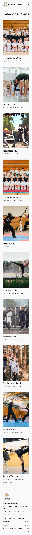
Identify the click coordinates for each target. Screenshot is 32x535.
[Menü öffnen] (28, 4)
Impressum (6, 525)
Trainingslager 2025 (12, 197)
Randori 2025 (9, 244)
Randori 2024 (9, 430)
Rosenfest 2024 (10, 337)
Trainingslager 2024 (12, 383)
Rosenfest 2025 (10, 151)
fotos (21, 61)
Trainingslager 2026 (12, 58)
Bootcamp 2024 (10, 290)
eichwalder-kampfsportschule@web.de (13, 518)
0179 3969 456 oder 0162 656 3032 (16, 515)
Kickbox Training (10, 476)
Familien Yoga (9, 104)
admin (17, 61)
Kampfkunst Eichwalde (15, 4)
